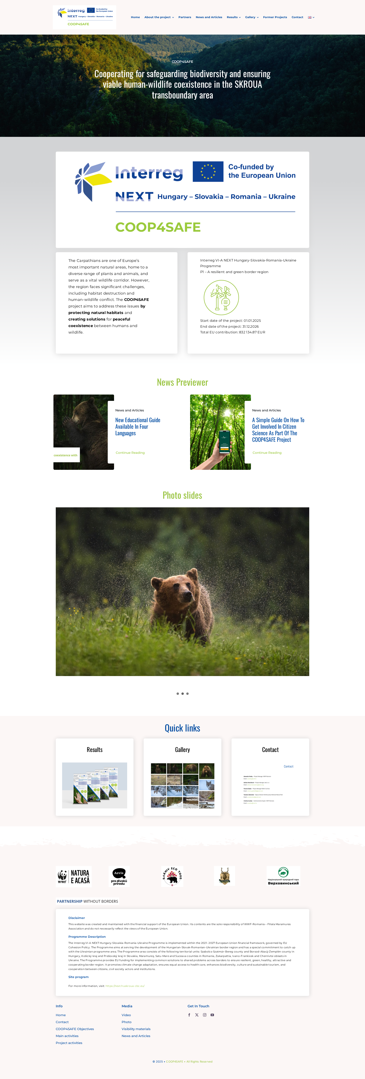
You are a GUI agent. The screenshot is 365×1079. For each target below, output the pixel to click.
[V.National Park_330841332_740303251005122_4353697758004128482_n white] (283, 868)
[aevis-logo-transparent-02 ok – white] (119, 868)
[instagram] (204, 1015)
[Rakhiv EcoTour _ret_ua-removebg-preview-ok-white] (172, 868)
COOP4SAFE (174, 1061)
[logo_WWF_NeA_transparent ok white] (74, 868)
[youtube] (212, 1015)
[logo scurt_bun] (84, 7)
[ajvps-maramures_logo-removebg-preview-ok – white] (224, 868)
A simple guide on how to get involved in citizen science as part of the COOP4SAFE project (278, 430)
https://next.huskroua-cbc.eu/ (125, 985)
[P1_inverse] (221, 277)
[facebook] (189, 1015)
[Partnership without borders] (87, 899)
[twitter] (197, 1015)
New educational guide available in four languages (137, 426)
